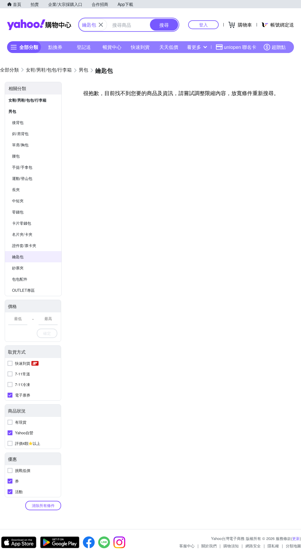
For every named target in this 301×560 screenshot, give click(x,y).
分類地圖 (293, 546)
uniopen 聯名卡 (240, 47)
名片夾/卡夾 (22, 234)
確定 (47, 333)
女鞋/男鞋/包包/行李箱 (27, 100)
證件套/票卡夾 (24, 245)
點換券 (55, 47)
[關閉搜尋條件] (100, 24)
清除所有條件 (43, 505)
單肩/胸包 (20, 145)
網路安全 (253, 546)
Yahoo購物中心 (39, 25)
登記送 (84, 47)
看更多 (194, 47)
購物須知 (231, 546)
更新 (296, 538)
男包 (12, 111)
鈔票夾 (18, 268)
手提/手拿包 (22, 167)
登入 (203, 24)
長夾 (16, 189)
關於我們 (209, 546)
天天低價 (168, 47)
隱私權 (273, 546)
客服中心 (187, 546)
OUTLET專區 (23, 290)
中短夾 (18, 200)
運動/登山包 (22, 178)
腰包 (16, 156)
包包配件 (19, 279)
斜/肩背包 (20, 133)
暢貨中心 (112, 47)
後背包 (18, 122)
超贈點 (279, 47)
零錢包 (18, 212)
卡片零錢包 (21, 223)
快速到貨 (140, 47)
